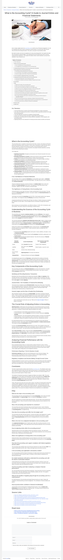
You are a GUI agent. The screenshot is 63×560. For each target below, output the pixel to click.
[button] (58, 7)
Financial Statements (22, 7)
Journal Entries (32, 518)
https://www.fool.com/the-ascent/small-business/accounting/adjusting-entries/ (30, 502)
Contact (58, 558)
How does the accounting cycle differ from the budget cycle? (26, 87)
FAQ (15, 83)
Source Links (16, 102)
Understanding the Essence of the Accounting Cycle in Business (26, 68)
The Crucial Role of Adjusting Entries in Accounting (24, 75)
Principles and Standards (12, 7)
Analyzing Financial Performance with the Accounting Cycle (25, 77)
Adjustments (27, 518)
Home (5, 7)
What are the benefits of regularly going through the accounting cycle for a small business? (32, 99)
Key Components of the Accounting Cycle (22, 69)
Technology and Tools (49, 7)
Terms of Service (44, 558)
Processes (31, 7)
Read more (16, 104)
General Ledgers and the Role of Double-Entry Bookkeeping (26, 73)
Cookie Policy (38, 558)
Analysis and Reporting (39, 7)
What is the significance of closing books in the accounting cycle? (27, 91)
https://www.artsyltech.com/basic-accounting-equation (25, 496)
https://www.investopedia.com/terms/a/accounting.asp (25, 505)
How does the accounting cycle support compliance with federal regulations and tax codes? (32, 92)
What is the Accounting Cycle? (20, 63)
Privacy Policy (32, 558)
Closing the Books (15, 9)
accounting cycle (36, 368)
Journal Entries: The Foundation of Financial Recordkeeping (26, 72)
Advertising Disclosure (52, 558)
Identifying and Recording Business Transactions (24, 71)
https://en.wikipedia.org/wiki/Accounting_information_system (26, 495)
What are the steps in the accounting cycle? (23, 84)
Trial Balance (43, 518)
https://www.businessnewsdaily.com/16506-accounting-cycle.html (27, 501)
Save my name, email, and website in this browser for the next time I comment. (28, 545)
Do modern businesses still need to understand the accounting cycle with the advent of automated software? (31, 96)
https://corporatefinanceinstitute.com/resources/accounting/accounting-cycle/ (29, 497)
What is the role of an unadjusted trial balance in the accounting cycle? (28, 88)
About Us (27, 558)
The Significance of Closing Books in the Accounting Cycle (26, 66)
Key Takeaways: (18, 61)
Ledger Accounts (38, 518)
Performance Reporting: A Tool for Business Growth (25, 78)
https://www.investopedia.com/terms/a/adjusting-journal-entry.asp (27, 503)
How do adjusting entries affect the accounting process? (25, 90)
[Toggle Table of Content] (49, 60)
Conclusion (16, 81)
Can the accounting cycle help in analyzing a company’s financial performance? (30, 98)
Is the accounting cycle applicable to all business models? (26, 94)
